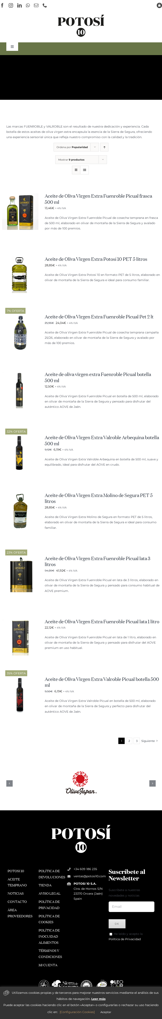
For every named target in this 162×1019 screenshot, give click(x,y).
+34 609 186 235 (85, 869)
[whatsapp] (28, 5)
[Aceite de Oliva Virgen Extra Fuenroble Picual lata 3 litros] (20, 558)
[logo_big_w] (81, 824)
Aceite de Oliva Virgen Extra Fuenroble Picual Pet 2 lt (99, 317)
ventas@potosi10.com (90, 876)
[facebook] (2, 5)
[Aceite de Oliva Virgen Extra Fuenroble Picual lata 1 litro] (20, 621)
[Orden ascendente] (104, 147)
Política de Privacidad (125, 939)
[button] (9, 783)
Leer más (98, 999)
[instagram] (11, 5)
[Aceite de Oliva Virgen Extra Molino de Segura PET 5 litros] (20, 495)
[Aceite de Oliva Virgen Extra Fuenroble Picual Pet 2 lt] (20, 317)
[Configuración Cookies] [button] (77, 1012)
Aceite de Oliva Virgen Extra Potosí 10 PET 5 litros (96, 259)
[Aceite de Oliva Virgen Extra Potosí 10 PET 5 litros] (20, 259)
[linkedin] (19, 5)
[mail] (36, 5)
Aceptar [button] (105, 1012)
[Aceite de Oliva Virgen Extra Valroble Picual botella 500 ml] (20, 679)
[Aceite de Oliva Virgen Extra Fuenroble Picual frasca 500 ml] (20, 196)
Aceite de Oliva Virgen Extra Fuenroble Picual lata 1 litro (102, 622)
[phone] (45, 5)
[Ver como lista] (84, 170)
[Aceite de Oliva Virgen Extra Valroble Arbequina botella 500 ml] (20, 437)
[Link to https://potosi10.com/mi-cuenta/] (159, 5)
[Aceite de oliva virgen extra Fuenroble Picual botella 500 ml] (20, 374)
